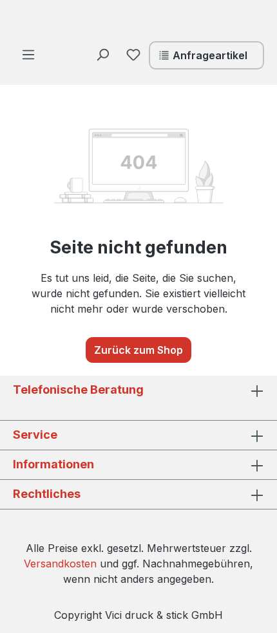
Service (35, 434)
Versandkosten (60, 563)
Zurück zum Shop (138, 350)
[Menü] (28, 54)
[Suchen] (102, 54)
